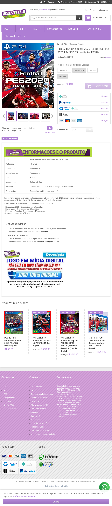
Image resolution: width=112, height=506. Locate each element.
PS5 (5, 394)
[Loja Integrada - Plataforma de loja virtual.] (56, 486)
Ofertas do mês (10, 409)
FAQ (32, 390)
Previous (3, 116)
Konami (108, 58)
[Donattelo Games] (14, 14)
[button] (50, 129)
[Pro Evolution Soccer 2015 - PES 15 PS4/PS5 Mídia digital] (41, 331)
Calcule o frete (63, 130)
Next (53, 115)
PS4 (66, 44)
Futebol (80, 44)
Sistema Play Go (37, 401)
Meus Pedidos (90, 10)
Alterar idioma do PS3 (39, 405)
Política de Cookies (38, 427)
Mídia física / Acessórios (40, 423)
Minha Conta (104, 10)
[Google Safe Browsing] (46, 464)
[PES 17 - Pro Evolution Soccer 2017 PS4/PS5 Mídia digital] (13, 331)
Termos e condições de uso (42, 394)
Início (61, 44)
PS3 (5, 387)
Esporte (73, 44)
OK (89, 129)
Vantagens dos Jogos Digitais (43, 434)
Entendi (56, 501)
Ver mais (15, 341)
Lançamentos (9, 398)
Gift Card (7, 401)
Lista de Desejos (10, 138)
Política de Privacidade (40, 431)
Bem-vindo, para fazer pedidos (47, 10)
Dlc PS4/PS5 (9, 405)
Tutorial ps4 (35, 420)
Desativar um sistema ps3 (41, 398)
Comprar (100, 86)
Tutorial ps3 (35, 416)
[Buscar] (79, 17)
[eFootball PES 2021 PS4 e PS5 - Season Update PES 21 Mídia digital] (97, 333)
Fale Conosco (49, 2)
